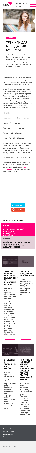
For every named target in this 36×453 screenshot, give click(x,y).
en (13, 3)
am (24, 3)
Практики (6, 225)
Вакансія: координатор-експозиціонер (27, 273)
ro (20, 6)
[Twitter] (18, 204)
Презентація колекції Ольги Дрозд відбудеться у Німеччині (13, 232)
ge (17, 6)
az (20, 3)
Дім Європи (6, 437)
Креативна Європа (8, 428)
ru (17, 3)
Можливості (11, 38)
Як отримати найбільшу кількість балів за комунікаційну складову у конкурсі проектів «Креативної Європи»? (27, 370)
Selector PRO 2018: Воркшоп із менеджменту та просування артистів (11, 278)
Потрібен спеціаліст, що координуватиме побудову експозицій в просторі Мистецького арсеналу (26, 286)
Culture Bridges (8, 434)
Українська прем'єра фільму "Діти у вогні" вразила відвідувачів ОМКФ (16, 244)
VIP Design (14, 446)
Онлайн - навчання (8, 431)
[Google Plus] (18, 208)
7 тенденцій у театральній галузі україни (10, 364)
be (27, 3)
